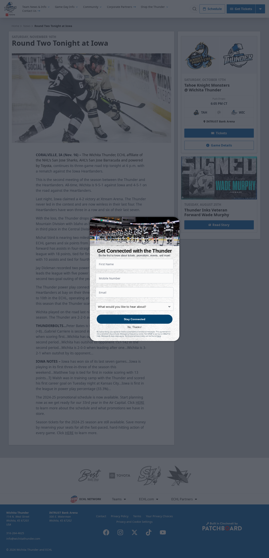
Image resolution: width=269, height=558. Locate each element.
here (159, 336)
